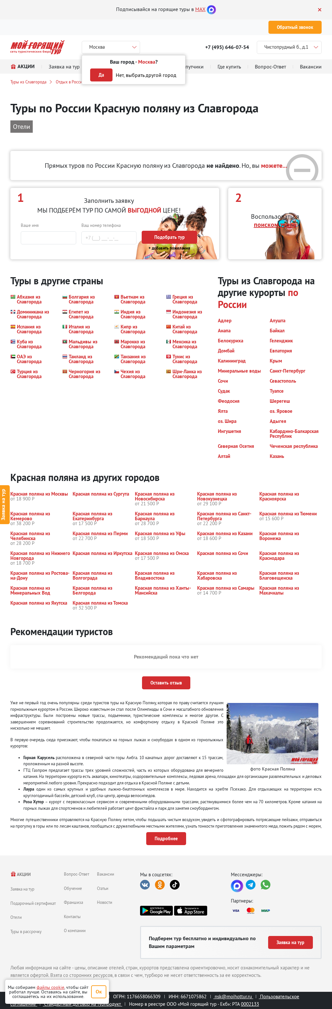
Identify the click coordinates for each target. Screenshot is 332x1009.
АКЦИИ (23, 874)
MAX (200, 9)
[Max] (211, 9)
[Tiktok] (175, 885)
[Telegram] (250, 885)
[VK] (145, 885)
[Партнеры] (276, 911)
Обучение (73, 888)
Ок (99, 991)
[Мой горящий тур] (37, 47)
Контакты (72, 916)
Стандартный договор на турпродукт (82, 1004)
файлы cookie (50, 987)
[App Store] (190, 911)
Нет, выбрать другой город (146, 75)
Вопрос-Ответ (76, 874)
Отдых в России (70, 81)
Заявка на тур (22, 889)
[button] (32, 299)
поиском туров (275, 224)
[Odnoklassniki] (160, 885)
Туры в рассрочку (26, 931)
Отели (16, 917)
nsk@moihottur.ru (233, 996)
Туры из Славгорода (28, 81)
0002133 (250, 1004)
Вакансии (105, 874)
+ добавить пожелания (169, 248)
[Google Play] (156, 911)
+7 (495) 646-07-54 (227, 47)
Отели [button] (21, 126)
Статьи (102, 888)
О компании (75, 930)
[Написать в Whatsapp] (265, 885)
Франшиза (73, 902)
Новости (104, 902)
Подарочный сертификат (33, 903)
